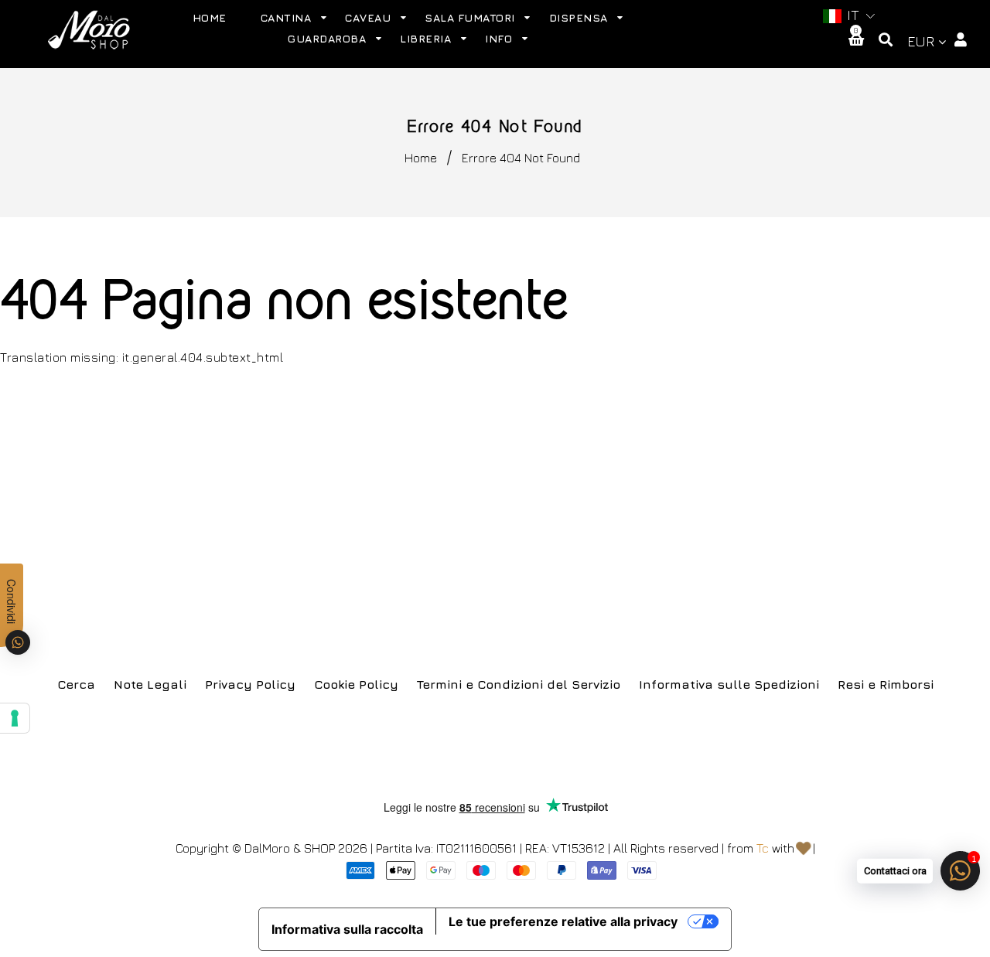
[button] (847, 16)
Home (421, 158)
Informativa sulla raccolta (347, 929)
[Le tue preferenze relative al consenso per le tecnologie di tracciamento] (14, 718)
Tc (762, 848)
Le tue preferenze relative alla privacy (563, 921)
